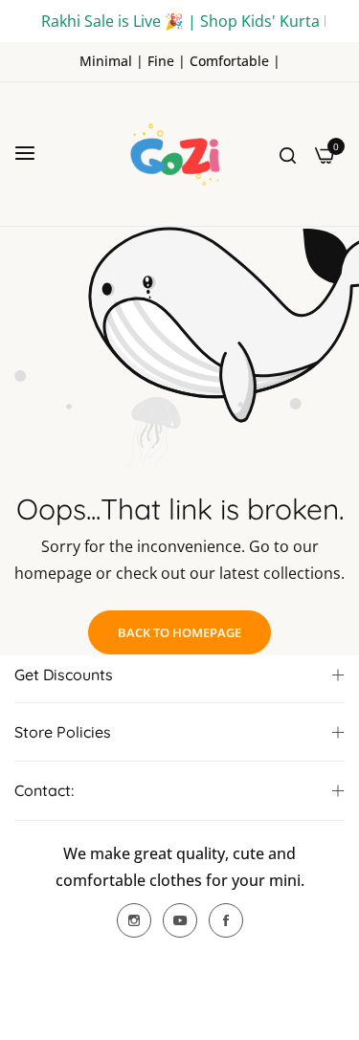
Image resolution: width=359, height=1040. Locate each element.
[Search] (288, 154)
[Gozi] (180, 154)
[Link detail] (134, 920)
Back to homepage (179, 632)
